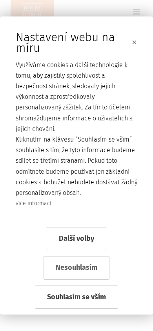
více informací (33, 203)
